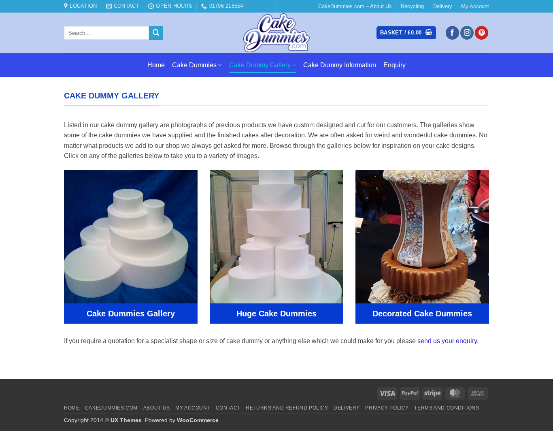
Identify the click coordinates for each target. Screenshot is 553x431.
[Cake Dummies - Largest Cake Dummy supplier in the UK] (276, 33)
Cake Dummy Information (339, 65)
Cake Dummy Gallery (260, 65)
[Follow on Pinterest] (481, 33)
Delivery (442, 6)
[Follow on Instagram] (467, 33)
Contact (228, 408)
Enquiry (394, 65)
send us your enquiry (447, 340)
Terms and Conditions (446, 408)
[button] (406, 33)
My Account (475, 6)
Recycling (412, 6)
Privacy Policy (387, 408)
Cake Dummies (194, 65)
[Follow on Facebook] (452, 33)
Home (156, 65)
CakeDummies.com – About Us (355, 6)
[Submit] (156, 33)
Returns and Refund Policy (287, 408)
